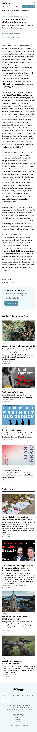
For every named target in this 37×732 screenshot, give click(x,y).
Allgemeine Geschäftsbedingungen (19, 707)
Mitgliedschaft (29, 6)
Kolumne (4, 613)
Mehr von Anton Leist (9, 282)
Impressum (26, 705)
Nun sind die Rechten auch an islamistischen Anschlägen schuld (17, 518)
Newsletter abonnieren (14, 705)
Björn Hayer (6, 479)
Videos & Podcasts (7, 563)
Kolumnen (25, 10)
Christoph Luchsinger (9, 674)
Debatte (4, 658)
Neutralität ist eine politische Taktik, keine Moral (14, 617)
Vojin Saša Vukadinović (9, 399)
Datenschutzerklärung (14, 709)
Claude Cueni (6, 361)
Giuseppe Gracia (7, 586)
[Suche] (34, 3)
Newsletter (5, 6)
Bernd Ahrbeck (6, 535)
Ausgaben (16, 6)
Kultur (4, 16)
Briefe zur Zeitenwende (12, 430)
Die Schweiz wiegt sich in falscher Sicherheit (12, 662)
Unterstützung (27, 709)
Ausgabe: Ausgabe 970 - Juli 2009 (18, 16)
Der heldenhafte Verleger (13, 392)
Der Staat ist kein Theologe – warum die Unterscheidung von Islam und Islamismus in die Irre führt (17, 568)
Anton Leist (5, 31)
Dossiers (16, 10)
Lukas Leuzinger (19, 586)
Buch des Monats (7, 389)
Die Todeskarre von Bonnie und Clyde (18, 346)
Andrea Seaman (7, 439)
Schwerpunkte (6, 10)
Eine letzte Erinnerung (12, 470)
